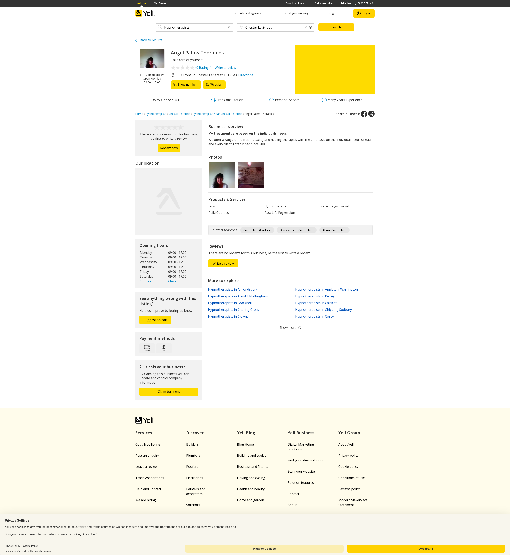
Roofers (192, 466)
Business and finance (253, 466)
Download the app (296, 3)
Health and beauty (251, 489)
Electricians (194, 478)
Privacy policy (348, 455)
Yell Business (161, 3)
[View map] (168, 201)
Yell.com (142, 3)
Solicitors (193, 505)
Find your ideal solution (305, 460)
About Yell (346, 444)
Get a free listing (324, 3)
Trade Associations (149, 478)
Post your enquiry (296, 13)
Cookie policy (348, 466)
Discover (195, 432)
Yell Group (349, 432)
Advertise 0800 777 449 (357, 3)
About (292, 505)
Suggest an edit (155, 320)
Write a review (225, 67)
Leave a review (146, 466)
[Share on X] (371, 114)
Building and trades (251, 455)
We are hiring (145, 500)
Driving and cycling (251, 478)
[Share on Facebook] (364, 114)
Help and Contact (148, 489)
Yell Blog (246, 432)
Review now (169, 148)
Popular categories (248, 13)
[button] (228, 27)
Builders (192, 444)
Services (143, 432)
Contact (293, 494)
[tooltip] (310, 27)
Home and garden (250, 500)
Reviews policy (349, 489)
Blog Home (245, 444)
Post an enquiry (147, 455)
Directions (245, 75)
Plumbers (193, 455)
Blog (331, 13)
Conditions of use (351, 478)
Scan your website (301, 471)
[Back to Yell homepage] (145, 13)
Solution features (301, 482)
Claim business (169, 391)
